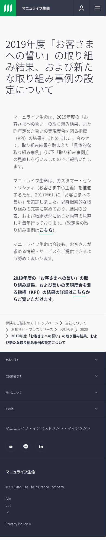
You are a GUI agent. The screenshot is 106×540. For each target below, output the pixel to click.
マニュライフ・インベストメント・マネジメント (48, 428)
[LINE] (27, 449)
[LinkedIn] (42, 449)
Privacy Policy (16, 523)
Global (8, 502)
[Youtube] (12, 449)
